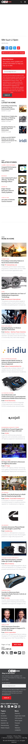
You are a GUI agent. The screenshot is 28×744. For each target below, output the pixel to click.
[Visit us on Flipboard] (19, 652)
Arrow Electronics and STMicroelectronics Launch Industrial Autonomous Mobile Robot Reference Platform (13, 396)
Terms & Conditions (7, 738)
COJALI (7, 433)
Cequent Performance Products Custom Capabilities (8, 168)
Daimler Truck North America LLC (15, 498)
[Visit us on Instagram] (23, 652)
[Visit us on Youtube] (15, 652)
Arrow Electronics (10, 400)
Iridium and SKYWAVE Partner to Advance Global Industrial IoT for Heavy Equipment (9, 139)
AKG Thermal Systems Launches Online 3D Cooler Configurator (11, 560)
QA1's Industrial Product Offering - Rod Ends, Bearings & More (9, 179)
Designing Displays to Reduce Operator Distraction (8, 128)
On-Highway (4, 492)
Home (3, 291)
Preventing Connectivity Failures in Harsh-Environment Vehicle (9, 107)
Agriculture (5, 197)
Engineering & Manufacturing (10, 427)
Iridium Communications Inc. (13, 366)
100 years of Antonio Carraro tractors (8, 200)
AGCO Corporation (10, 632)
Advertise (9, 736)
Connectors (5, 259)
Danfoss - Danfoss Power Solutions (15, 332)
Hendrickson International (12, 299)
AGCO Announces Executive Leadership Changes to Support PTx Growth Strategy (13, 628)
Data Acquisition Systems (9, 358)
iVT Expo (7, 466)
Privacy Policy (17, 92)
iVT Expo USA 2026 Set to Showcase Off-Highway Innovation (13, 462)
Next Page (17, 644)
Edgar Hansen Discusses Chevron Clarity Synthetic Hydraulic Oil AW (7, 190)
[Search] (21, 1)
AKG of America (9, 563)
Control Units (5, 590)
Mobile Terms (6, 92)
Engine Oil (4, 186)
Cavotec (7, 598)
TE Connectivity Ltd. (11, 265)
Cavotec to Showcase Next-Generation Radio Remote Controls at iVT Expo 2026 (13, 594)
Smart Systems (5, 460)
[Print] (2, 47)
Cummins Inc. (9, 531)
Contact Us (18, 738)
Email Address (7, 68)
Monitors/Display (6, 326)
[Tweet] (14, 47)
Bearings (4, 175)
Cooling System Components (10, 557)
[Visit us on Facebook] (2, 652)
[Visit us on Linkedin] (11, 652)
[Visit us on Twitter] (7, 652)
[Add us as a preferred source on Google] (18, 47)
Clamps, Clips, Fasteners (8, 165)
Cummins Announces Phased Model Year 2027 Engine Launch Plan (12, 528)
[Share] (6, 47)
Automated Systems (7, 393)
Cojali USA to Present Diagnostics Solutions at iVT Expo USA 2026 (12, 430)
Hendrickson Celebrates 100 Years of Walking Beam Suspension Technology (9, 117)
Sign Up (7, 95)
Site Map (24, 738)
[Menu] (25, 1)
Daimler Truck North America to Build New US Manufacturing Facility (13, 495)
